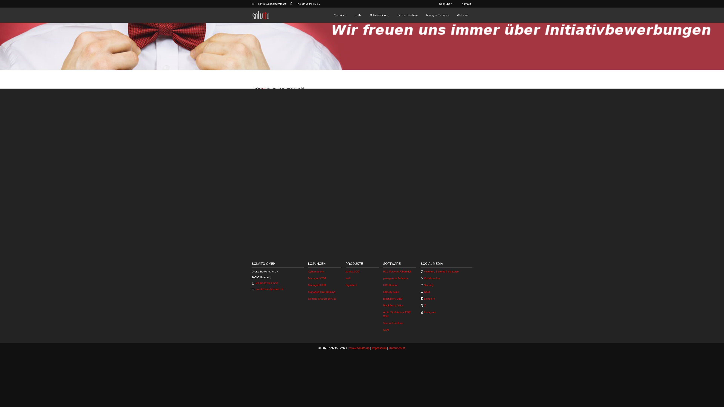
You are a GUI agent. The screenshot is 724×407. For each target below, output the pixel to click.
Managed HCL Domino (321, 291)
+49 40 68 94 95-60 (308, 3)
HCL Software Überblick (397, 271)
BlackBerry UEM (393, 298)
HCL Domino (390, 285)
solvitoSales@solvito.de (272, 3)
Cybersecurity (316, 271)
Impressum (379, 348)
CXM (358, 15)
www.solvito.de (359, 348)
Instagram (429, 312)
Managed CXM (317, 278)
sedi (348, 278)
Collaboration (431, 278)
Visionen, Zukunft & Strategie (441, 271)
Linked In (429, 298)
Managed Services (437, 15)
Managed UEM (317, 285)
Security (428, 285)
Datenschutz (397, 348)
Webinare (463, 15)
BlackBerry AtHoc (393, 305)
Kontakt (466, 3)
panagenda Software (395, 278)
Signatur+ (351, 285)
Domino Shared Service (322, 298)
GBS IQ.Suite (391, 291)
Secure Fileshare (407, 15)
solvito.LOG (353, 271)
